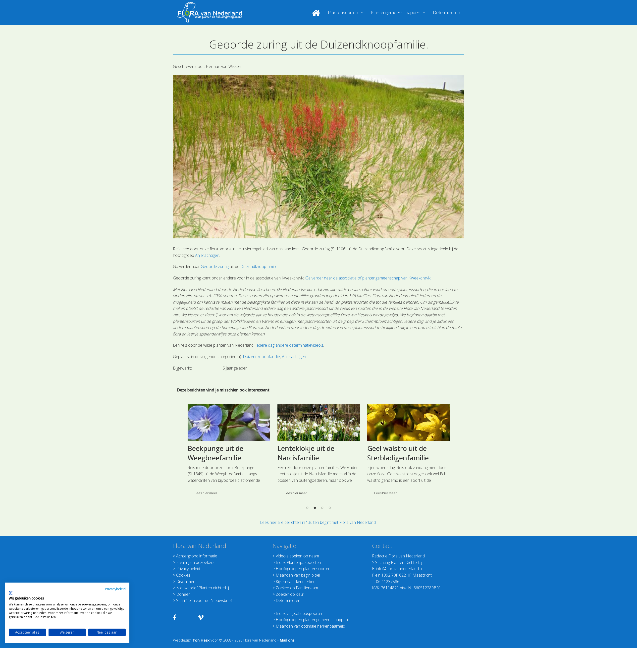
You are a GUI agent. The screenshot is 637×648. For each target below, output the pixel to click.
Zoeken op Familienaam (297, 588)
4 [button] (329, 507)
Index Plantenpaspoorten (298, 562)
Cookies (183, 575)
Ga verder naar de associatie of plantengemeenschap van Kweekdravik (367, 278)
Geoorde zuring (215, 266)
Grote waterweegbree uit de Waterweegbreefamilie (318, 453)
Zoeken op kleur (290, 594)
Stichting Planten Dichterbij (398, 562)
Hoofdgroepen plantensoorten (303, 568)
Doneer (183, 594)
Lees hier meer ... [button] (207, 493)
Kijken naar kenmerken (296, 581)
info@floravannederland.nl (399, 568)
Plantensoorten (343, 12)
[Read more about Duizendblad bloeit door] (408, 422)
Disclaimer (185, 581)
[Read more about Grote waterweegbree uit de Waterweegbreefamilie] (318, 422)
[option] (229, 451)
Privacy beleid (188, 568)
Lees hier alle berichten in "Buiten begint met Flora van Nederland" (318, 522)
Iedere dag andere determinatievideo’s (288, 345)
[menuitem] (316, 12)
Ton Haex (201, 640)
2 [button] (314, 507)
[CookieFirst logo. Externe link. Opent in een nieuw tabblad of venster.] (10, 593)
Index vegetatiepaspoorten (299, 613)
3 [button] (322, 507)
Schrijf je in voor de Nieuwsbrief (204, 600)
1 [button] (307, 507)
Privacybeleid (115, 589)
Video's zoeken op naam (297, 556)
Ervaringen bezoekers (195, 562)
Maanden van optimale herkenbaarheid (310, 626)
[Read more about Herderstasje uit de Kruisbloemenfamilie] (229, 422)
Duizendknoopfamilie (258, 266)
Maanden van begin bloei (298, 575)
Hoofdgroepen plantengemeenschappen (312, 619)
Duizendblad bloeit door (405, 448)
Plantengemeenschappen (395, 12)
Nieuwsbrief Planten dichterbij (202, 588)
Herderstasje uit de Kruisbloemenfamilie (220, 453)
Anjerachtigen (207, 255)
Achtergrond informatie (196, 556)
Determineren (446, 12)
